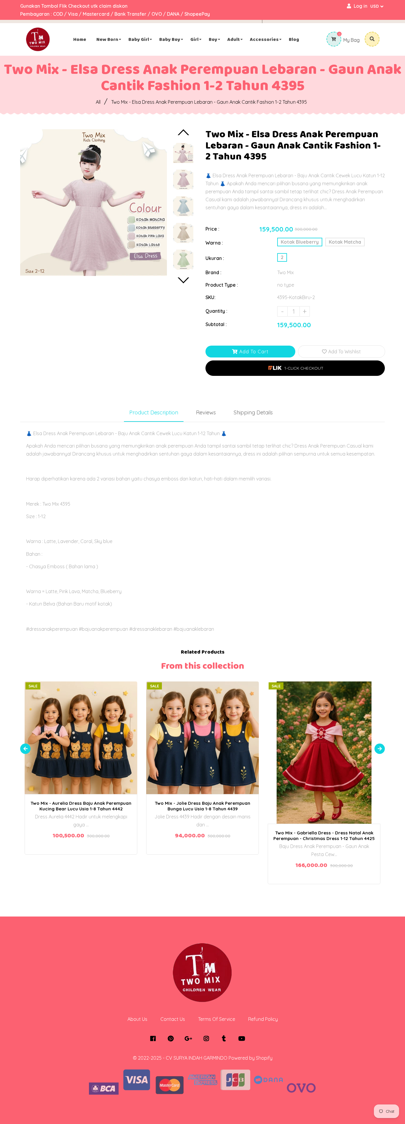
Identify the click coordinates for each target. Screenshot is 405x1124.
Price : (212, 229)
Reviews (206, 412)
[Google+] (190, 1039)
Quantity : (216, 311)
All (98, 102)
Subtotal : (216, 324)
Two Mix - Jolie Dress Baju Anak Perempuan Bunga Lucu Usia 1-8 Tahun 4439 (202, 806)
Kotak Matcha (345, 242)
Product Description (153, 412)
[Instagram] (208, 1039)
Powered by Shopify (250, 1058)
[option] (93, 202)
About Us (137, 1019)
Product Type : (221, 285)
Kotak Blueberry (300, 242)
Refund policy (263, 1019)
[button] (295, 368)
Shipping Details (253, 412)
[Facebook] (154, 1039)
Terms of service (216, 1019)
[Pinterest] (172, 1039)
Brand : (213, 272)
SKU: (210, 297)
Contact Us (172, 1019)
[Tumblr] (225, 1039)
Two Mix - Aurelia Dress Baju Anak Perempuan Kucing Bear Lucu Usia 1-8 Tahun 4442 (81, 806)
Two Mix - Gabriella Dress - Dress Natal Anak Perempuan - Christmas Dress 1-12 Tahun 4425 (324, 835)
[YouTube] (243, 1039)
